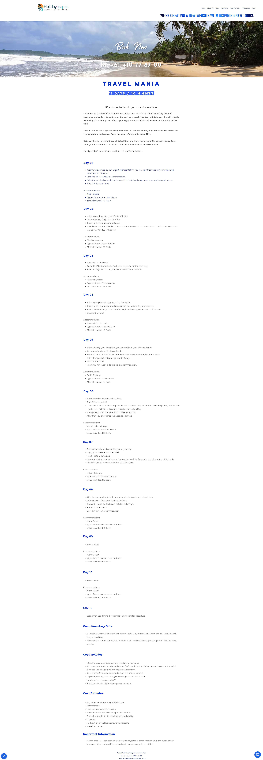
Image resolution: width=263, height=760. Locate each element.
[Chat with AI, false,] (4, 756)
